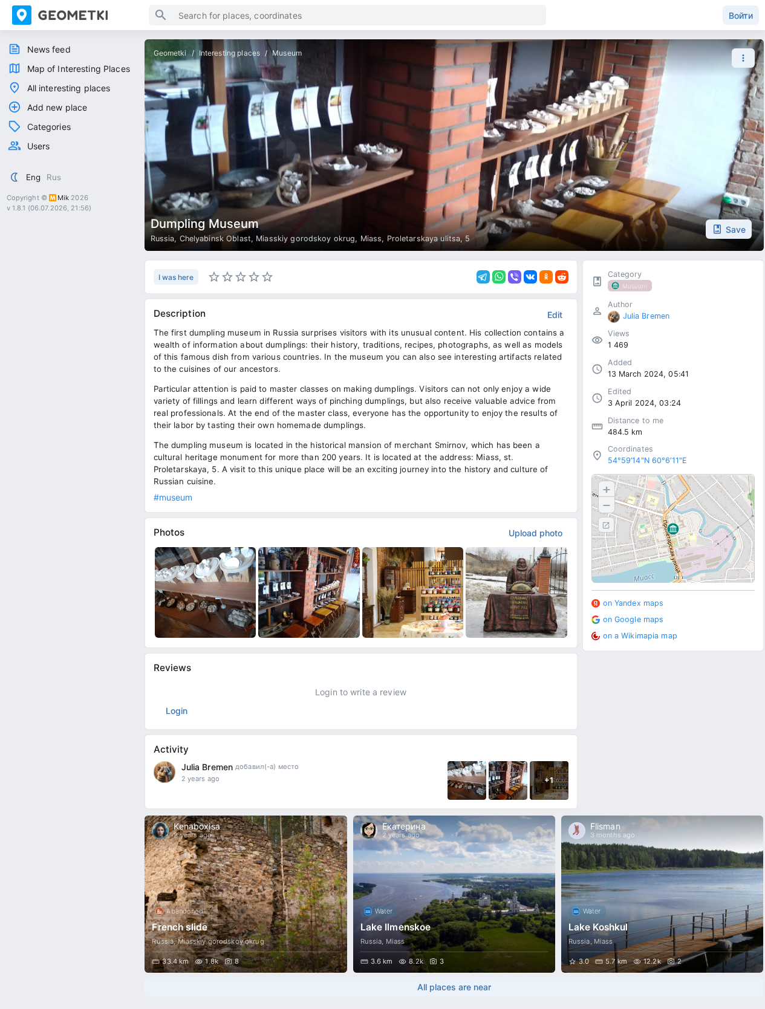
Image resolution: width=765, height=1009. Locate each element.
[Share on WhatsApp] (499, 277)
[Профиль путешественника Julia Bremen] (164, 772)
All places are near (454, 987)
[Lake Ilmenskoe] (454, 894)
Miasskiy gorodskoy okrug (305, 238)
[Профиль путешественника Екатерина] (368, 830)
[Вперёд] (743, 894)
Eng (33, 177)
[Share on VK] (530, 277)
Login (176, 711)
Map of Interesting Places (78, 68)
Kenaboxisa (197, 826)
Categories (49, 127)
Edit (554, 315)
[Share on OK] (546, 277)
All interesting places (69, 88)
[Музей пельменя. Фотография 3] (413, 592)
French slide (179, 927)
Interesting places (229, 52)
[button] (740, 58)
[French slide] (246, 894)
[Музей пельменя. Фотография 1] (205, 592)
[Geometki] (80, 15)
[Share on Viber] (514, 277)
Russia (163, 238)
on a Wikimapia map (640, 635)
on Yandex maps (633, 603)
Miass (371, 238)
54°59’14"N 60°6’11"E (648, 461)
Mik (63, 197)
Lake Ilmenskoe (395, 927)
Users (38, 146)
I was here (176, 277)
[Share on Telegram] (483, 277)
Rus (54, 177)
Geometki (170, 52)
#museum (173, 497)
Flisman (605, 826)
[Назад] (165, 894)
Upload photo (535, 533)
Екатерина (404, 826)
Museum (287, 52)
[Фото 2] (508, 780)
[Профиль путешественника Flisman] (576, 830)
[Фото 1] (467, 780)
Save (736, 229)
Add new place (57, 107)
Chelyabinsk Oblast (215, 238)
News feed (49, 49)
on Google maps (633, 619)
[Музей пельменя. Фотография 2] (309, 592)
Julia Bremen (207, 767)
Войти (741, 15)
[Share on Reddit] (561, 277)
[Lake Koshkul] (662, 894)
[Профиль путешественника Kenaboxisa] (160, 830)
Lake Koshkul (598, 927)
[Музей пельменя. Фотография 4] (516, 592)
